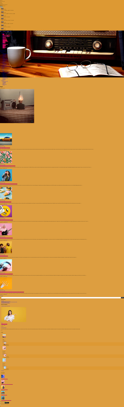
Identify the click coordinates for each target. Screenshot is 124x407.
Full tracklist (2, 370)
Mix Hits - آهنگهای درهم (2, 146)
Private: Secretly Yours (4, 324)
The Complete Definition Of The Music (5, 302)
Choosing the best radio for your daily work (5, 301)
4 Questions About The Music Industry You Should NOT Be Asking (6, 400)
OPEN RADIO (3, 50)
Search (2, 296)
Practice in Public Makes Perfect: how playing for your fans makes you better (7, 384)
